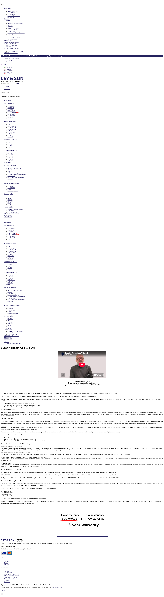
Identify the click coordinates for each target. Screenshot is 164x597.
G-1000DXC (11, 188)
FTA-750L (10, 154)
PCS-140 (10, 201)
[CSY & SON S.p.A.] (12, 81)
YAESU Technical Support (11, 336)
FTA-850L (10, 153)
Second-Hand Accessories (11, 45)
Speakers (10, 25)
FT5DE (10, 142)
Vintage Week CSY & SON (11, 42)
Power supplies (8, 194)
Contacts (6, 62)
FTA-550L (10, 156)
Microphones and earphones (15, 23)
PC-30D (10, 206)
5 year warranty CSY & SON (12, 577)
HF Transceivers (12, 14)
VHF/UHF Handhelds (14, 13)
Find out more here (57, 587)
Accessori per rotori (13, 191)
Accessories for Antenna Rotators (17, 29)
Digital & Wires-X (9, 17)
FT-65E (10, 147)
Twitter (6, 563)
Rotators (6, 19)
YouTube (6, 564)
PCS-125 (10, 200)
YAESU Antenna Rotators (11, 183)
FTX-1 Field (11, 111)
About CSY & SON (9, 60)
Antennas (10, 34)
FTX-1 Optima (12, 112)
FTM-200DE (11, 132)
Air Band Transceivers (14, 16)
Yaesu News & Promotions (11, 574)
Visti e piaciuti (8, 40)
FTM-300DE (11, 130)
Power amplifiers (12, 39)
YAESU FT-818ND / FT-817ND (17, 51)
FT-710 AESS (11, 114)
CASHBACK (8, 339)
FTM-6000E (11, 133)
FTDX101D (11, 108)
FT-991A (10, 117)
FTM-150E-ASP (12, 126)
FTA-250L (10, 161)
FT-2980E (10, 137)
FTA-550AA (11, 157)
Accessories (7, 20)
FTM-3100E (11, 135)
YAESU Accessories (10, 165)
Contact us (7, 582)
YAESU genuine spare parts (11, 48)
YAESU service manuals (11, 53)
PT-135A (10, 204)
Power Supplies (8, 46)
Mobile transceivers (13, 11)
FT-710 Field (11, 115)
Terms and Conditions (10, 579)
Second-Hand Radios (10, 43)
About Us (6, 571)
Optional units (11, 31)
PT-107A (10, 197)
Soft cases (10, 26)
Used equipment (8, 329)
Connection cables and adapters (16, 33)
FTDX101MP (11, 106)
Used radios (11, 210)
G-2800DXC (11, 186)
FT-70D (10, 144)
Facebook (6, 561)
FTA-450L (10, 159)
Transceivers (7, 8)
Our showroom (11, 58)
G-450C (10, 189)
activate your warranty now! (75, 56)
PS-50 (9, 203)
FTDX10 (10, 109)
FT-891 (10, 118)
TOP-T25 (10, 198)
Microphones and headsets (15, 168)
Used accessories (12, 212)
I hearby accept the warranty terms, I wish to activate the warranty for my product (82, 536)
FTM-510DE (11, 124)
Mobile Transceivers (10, 121)
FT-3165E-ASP (12, 129)
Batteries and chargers (13, 28)
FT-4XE (10, 145)
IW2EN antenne (15, 37)
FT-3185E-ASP (12, 127)
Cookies (6, 580)
